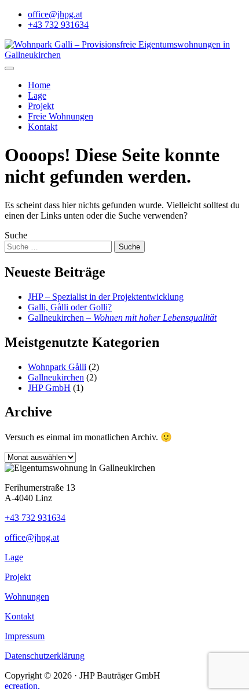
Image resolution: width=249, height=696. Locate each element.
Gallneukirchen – (122, 317)
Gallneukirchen (56, 377)
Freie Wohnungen (60, 116)
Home (39, 85)
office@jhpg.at (55, 14)
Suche (16, 235)
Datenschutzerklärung (45, 656)
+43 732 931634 (58, 25)
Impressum (25, 636)
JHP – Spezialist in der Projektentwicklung (106, 297)
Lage (37, 95)
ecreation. (22, 686)
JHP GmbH (49, 388)
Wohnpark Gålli (57, 367)
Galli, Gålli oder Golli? (70, 307)
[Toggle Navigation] (9, 68)
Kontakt (42, 127)
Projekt (41, 106)
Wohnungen (27, 596)
